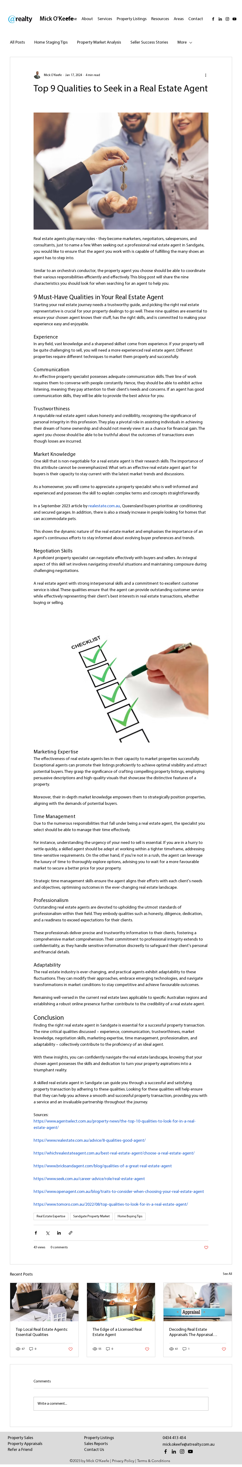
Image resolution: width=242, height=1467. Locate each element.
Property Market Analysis (99, 43)
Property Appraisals (25, 1444)
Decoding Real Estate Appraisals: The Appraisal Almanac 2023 (191, 1333)
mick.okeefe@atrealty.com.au (189, 1445)
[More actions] (205, 75)
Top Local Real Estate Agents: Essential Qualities (42, 1332)
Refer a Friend (20, 1450)
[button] (104, 19)
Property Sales (20, 1438)
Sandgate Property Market (91, 1216)
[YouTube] (234, 19)
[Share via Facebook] (36, 1233)
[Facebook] (213, 19)
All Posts (17, 43)
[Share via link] (70, 1233)
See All (227, 1274)
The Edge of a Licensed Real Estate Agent (117, 1332)
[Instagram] (227, 19)
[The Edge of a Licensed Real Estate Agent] (121, 1302)
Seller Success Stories (149, 43)
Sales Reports (96, 1444)
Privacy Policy (123, 1460)
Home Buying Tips (130, 1216)
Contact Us (94, 1450)
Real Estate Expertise (51, 1216)
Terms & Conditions (153, 1460)
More (182, 43)
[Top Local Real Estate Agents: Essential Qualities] (44, 1302)
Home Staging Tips (51, 43)
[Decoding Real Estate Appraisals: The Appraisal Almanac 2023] (198, 1302)
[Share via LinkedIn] (59, 1233)
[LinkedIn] (220, 19)
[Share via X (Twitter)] (47, 1233)
